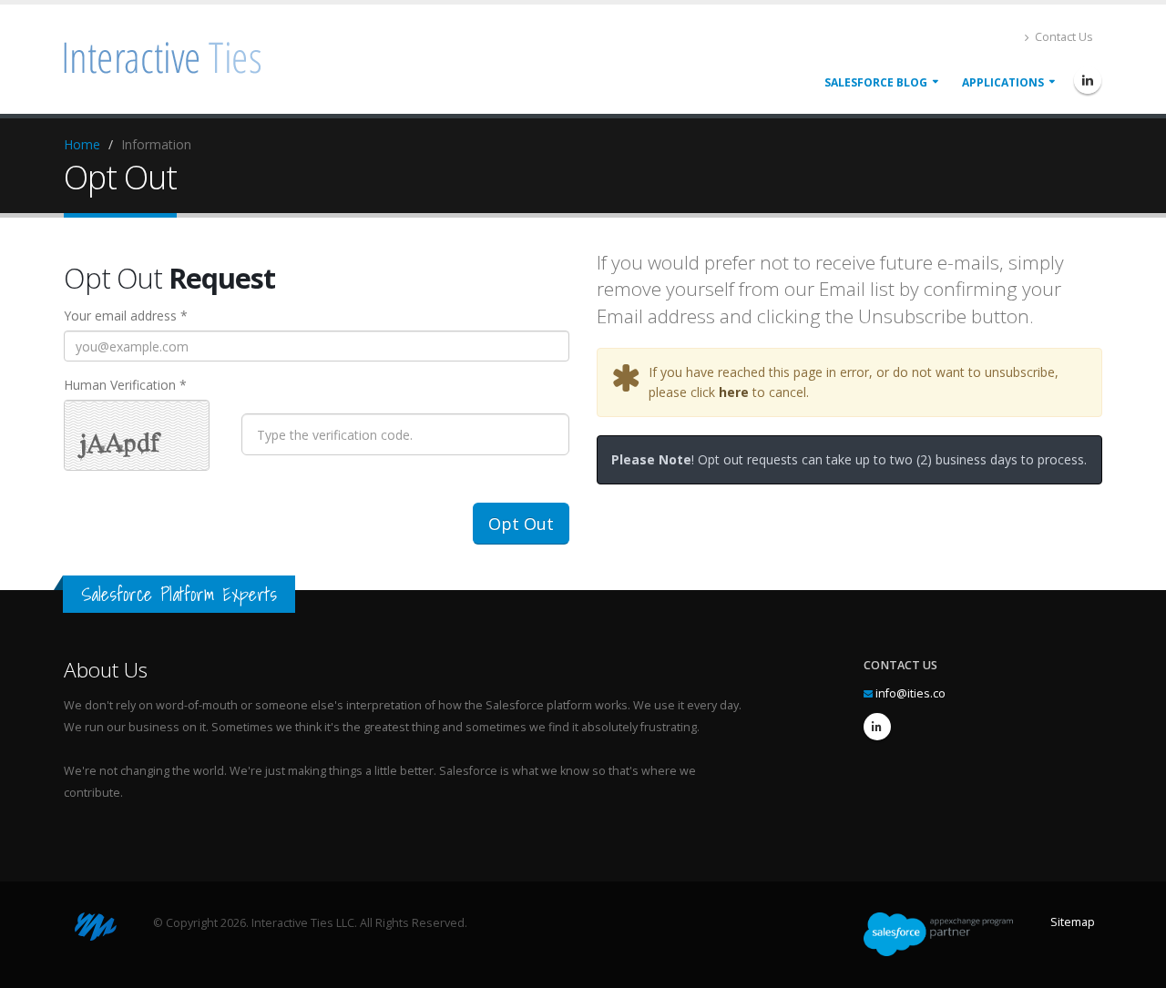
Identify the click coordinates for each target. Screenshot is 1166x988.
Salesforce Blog (875, 82)
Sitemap (1072, 922)
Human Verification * (125, 384)
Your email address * (126, 315)
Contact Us (1062, 37)
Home (82, 144)
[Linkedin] (1087, 80)
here (734, 392)
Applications (1003, 82)
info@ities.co (910, 693)
